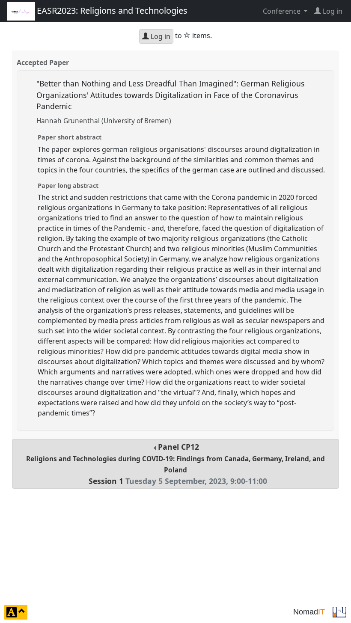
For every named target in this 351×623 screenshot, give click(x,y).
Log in (159, 36)
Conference (282, 11)
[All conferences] (339, 611)
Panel (175, 464)
